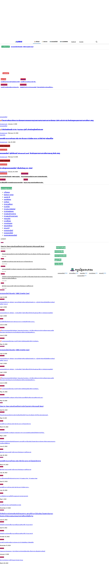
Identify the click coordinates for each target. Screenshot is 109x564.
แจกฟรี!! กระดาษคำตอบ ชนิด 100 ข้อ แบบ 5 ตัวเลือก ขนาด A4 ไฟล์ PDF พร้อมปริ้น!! (26, 138)
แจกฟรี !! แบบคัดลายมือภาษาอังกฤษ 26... (10, 87)
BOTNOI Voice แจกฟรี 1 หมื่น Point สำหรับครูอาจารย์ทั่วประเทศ (17, 286)
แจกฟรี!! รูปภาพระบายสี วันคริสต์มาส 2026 (10, 82)
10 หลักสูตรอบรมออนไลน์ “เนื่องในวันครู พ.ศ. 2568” (16, 168)
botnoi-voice (8, 194)
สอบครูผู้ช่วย (8, 225)
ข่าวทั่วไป (7, 206)
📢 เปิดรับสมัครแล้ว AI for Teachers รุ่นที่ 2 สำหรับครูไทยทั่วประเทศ (21, 129)
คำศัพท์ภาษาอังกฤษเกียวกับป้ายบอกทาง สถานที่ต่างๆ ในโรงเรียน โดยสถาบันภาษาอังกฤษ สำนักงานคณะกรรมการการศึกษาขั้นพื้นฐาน (27, 277)
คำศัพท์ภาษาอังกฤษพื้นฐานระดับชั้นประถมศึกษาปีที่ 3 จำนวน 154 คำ (16, 533)
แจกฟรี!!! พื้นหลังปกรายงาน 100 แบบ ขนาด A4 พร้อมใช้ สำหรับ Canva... (17, 322)
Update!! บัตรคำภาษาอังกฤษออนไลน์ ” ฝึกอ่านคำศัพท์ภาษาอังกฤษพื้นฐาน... (36, 87)
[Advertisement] (54, 101)
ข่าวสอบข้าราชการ (10, 214)
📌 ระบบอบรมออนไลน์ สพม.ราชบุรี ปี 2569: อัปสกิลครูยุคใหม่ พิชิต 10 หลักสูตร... (19, 341)
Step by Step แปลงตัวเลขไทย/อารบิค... (34, 182)
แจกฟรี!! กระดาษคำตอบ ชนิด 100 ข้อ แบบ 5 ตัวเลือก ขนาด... (14, 487)
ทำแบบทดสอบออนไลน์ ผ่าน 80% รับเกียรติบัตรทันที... (34, 176)
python (6, 202)
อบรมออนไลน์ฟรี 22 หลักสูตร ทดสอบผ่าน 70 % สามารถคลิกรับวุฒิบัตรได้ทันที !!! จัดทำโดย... (22, 433)
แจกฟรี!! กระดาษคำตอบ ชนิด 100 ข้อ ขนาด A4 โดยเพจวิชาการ (17, 261)
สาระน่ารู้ (26, 179)
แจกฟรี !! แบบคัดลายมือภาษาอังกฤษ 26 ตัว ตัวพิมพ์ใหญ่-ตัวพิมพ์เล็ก (17, 542)
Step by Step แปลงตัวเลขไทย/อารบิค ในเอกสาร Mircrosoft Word (22, 246)
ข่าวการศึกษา (8, 204)
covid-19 (7, 197)
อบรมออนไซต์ (8, 230)
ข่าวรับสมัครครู (9, 211)
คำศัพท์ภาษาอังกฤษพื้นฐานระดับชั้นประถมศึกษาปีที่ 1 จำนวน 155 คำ (16, 525)
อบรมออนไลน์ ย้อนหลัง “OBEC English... (10, 176)
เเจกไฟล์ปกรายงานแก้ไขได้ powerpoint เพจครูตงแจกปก (14, 496)
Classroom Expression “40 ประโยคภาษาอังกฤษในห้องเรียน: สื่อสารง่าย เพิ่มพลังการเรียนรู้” (22, 551)
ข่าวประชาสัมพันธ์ (9, 209)
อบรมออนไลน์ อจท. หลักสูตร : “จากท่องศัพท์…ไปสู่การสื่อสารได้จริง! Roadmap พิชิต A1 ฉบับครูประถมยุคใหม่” (26, 313)
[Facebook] (70, 42)
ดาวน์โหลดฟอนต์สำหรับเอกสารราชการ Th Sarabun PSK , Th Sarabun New (18, 478)
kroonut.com (3, 124)
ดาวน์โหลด (3, 179)
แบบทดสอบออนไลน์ (10, 235)
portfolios (7, 199)
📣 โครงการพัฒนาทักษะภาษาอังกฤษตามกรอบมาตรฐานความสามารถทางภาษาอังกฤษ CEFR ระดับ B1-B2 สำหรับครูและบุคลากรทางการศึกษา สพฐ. (47, 120)
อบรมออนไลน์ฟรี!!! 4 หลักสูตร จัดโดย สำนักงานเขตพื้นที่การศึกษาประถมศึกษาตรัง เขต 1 (21, 397)
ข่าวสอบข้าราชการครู (11, 216)
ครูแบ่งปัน (3, 79)
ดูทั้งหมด (7, 192)
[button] (96, 42)
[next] (107, 47)
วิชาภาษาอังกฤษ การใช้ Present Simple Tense (11, 560)
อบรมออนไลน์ (5, 73)
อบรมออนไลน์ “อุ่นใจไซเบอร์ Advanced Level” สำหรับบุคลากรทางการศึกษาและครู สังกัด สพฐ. (30, 153)
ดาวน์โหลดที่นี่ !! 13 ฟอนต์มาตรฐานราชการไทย (11, 182)
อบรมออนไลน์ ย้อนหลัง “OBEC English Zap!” (22, 47)
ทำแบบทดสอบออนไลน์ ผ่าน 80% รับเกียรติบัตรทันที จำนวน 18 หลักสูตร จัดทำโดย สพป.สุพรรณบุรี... (26, 254)
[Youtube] (78, 42)
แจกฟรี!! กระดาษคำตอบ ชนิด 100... (28, 82)
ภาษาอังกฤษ (4, 85)
